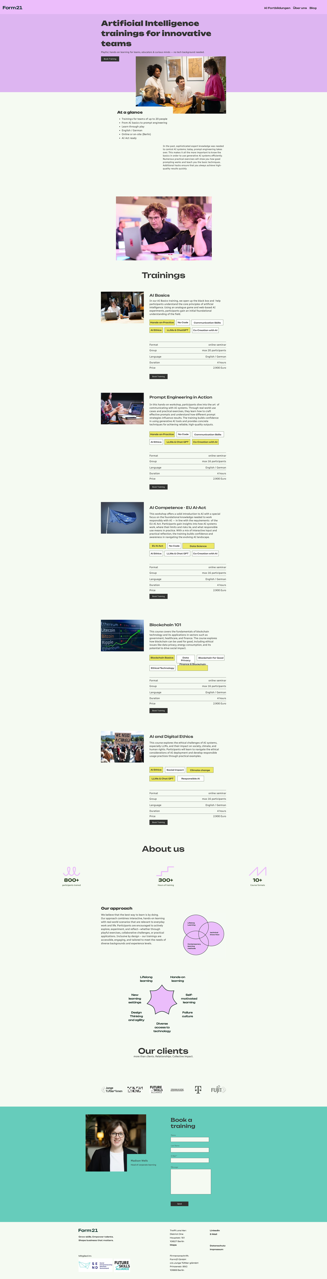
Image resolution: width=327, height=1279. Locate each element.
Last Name (175, 1145)
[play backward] (103, 1089)
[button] (114, 1089)
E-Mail (173, 1156)
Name (173, 1135)
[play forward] (224, 1089)
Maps (173, 1245)
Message (174, 1167)
